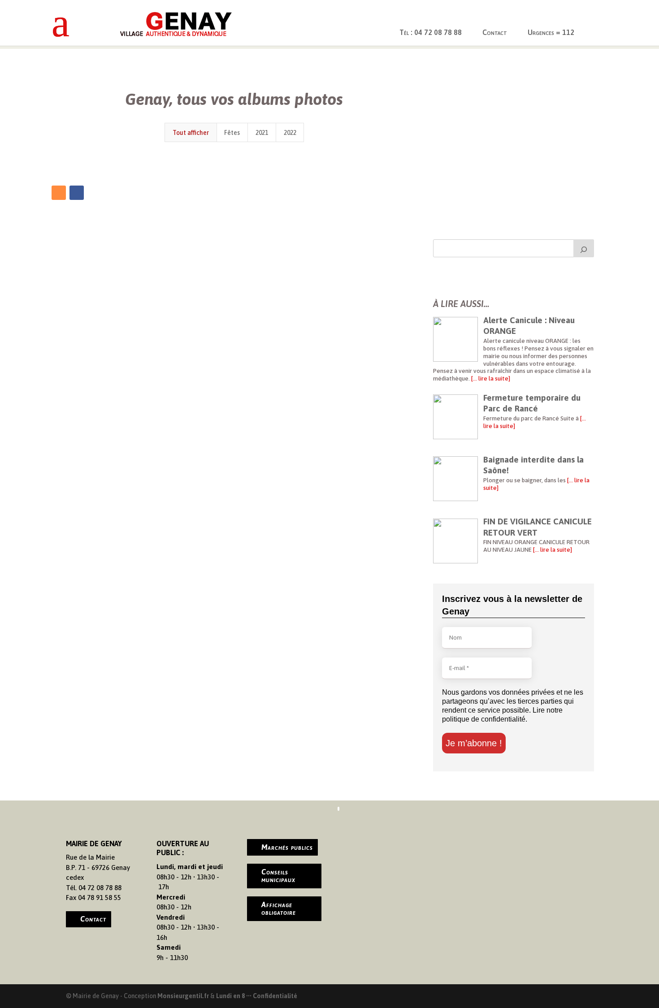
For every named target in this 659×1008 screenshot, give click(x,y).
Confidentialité (275, 995)
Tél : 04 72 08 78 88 (430, 32)
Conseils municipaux (278, 876)
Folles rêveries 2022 (357, 161)
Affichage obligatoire (278, 908)
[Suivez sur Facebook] (76, 193)
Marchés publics (287, 847)
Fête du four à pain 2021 (111, 161)
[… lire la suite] (490, 378)
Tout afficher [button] (191, 132)
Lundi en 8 (230, 995)
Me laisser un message (483, 197)
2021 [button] (262, 132)
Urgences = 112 (551, 32)
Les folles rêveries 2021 (234, 161)
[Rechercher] (583, 248)
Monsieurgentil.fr (183, 995)
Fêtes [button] (232, 132)
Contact (494, 32)
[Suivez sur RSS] (59, 193)
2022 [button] (290, 132)
